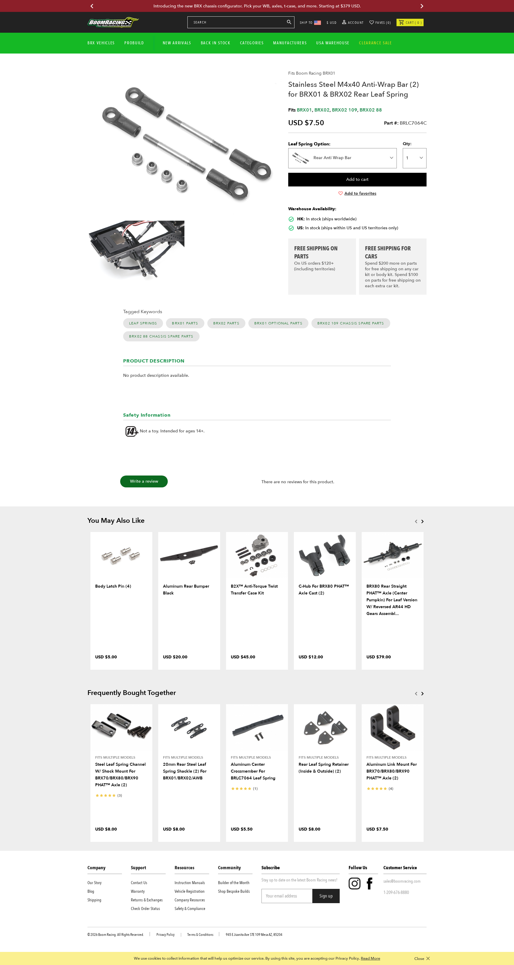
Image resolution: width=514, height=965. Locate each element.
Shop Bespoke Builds (234, 891)
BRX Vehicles (101, 43)
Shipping (94, 900)
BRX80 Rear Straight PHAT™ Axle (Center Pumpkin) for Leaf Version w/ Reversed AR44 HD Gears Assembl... (391, 599)
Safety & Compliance (190, 908)
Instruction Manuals (190, 883)
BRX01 (304, 110)
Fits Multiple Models (115, 757)
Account (355, 22)
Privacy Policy (165, 934)
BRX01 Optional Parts (278, 323)
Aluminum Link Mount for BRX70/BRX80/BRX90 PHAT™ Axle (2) (391, 771)
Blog (90, 891)
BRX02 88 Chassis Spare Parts (161, 336)
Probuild (134, 43)
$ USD (331, 22)
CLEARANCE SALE (375, 43)
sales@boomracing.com (402, 881)
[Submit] (289, 23)
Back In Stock (216, 43)
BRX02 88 (371, 110)
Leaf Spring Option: (309, 144)
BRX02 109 (344, 110)
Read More (370, 958)
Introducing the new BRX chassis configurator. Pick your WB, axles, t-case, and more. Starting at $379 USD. (257, 6)
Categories (252, 43)
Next (422, 521)
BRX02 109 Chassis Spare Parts (350, 323)
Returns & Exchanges (147, 900)
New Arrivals (177, 43)
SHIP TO (306, 22)
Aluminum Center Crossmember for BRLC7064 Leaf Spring (253, 771)
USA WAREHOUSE (333, 43)
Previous (416, 521)
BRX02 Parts (226, 323)
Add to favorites (360, 193)
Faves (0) (383, 22)
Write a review (144, 481)
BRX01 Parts (185, 323)
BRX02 (322, 110)
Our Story (94, 883)
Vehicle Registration (190, 891)
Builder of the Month (234, 883)
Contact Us (139, 883)
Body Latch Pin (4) (113, 586)
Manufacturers (290, 43)
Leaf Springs (143, 323)
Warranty (138, 891)
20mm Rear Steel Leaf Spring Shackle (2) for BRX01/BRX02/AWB (184, 771)
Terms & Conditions (200, 934)
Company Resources (190, 900)
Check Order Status (145, 908)
